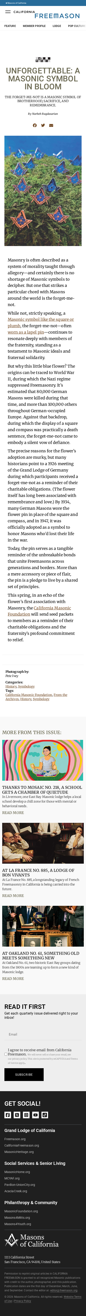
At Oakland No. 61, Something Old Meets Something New (40, 956)
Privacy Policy (22, 1301)
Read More (13, 812)
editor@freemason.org (63, 1290)
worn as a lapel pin (26, 332)
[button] (35, 125)
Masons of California (16, 3)
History (11, 686)
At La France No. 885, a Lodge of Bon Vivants (38, 873)
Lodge (57, 26)
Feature (10, 26)
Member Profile (34, 26)
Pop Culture (77, 26)
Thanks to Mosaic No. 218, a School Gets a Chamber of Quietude (42, 790)
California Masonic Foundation (29, 695)
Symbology (26, 686)
